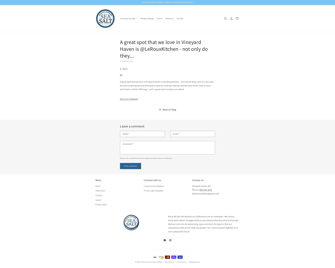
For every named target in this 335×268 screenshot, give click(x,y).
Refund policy (169, 262)
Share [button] (125, 69)
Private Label (101, 204)
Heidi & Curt (101, 191)
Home (98, 186)
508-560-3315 (205, 189)
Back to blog (169, 109)
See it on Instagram (129, 99)
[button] (129, 18)
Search (98, 200)
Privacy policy (181, 262)
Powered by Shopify (155, 262)
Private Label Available (153, 191)
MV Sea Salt (145, 262)
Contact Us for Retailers (154, 186)
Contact (99, 195)
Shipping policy (194, 262)
